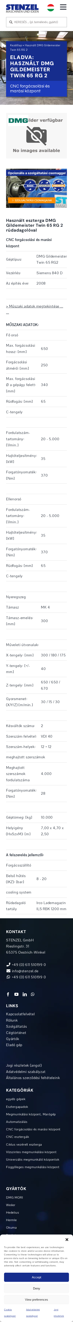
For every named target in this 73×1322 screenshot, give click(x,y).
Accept (36, 1277)
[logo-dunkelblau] (22, 5)
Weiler (10, 1205)
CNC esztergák (17, 1137)
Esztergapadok (17, 1107)
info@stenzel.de (25, 971)
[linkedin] (25, 994)
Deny (36, 1288)
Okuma (11, 1227)
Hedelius (12, 1212)
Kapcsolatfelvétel (20, 1014)
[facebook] (8, 994)
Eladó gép (14, 1044)
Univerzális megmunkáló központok (32, 1159)
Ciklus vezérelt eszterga (24, 1144)
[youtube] (16, 994)
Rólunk (12, 1020)
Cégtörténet (16, 1032)
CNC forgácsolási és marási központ (33, 1129)
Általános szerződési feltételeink (33, 1077)
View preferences (36, 1299)
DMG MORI (14, 1197)
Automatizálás (16, 1122)
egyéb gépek (16, 1099)
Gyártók (12, 1038)
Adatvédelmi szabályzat (26, 1071)
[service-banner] (36, 170)
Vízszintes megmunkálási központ (31, 1152)
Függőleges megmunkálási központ (32, 1167)
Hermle (11, 1220)
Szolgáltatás (16, 1026)
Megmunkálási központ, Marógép (31, 1114)
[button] (67, 1240)
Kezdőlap (16, 45)
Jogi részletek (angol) (24, 1065)
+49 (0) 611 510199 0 (28, 977)
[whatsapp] (32, 994)
